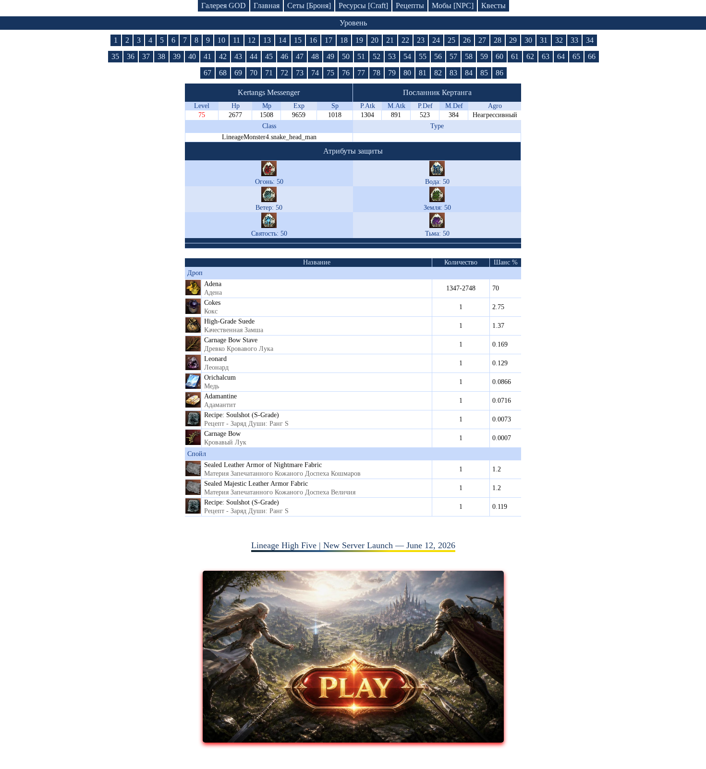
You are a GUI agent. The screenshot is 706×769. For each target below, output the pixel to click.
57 (453, 56)
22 (405, 40)
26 (467, 40)
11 (236, 40)
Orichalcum (220, 377)
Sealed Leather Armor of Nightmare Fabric (263, 465)
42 (223, 56)
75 (330, 73)
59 (484, 56)
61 (515, 56)
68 (223, 73)
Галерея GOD (223, 5)
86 (499, 73)
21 (390, 40)
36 (130, 56)
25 (451, 40)
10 (221, 40)
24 (436, 40)
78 (376, 73)
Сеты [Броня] (309, 5)
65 (576, 56)
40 (192, 56)
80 (407, 73)
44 (253, 56)
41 (207, 56)
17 (328, 40)
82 (438, 73)
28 (497, 40)
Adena (212, 284)
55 (422, 56)
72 (284, 73)
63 (545, 56)
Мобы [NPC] (453, 5)
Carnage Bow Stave (230, 340)
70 (253, 73)
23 (421, 40)
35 (115, 56)
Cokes (212, 302)
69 (238, 73)
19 (359, 40)
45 (269, 56)
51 (361, 56)
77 (361, 73)
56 (438, 56)
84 (469, 73)
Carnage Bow (222, 433)
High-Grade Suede (229, 321)
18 (344, 40)
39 (177, 56)
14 (282, 40)
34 (590, 40)
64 (561, 56)
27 (482, 40)
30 (528, 40)
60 (499, 56)
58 (469, 56)
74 (315, 73)
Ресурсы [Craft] (363, 5)
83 (453, 73)
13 (267, 40)
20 (374, 40)
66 (592, 56)
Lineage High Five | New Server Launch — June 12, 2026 (353, 545)
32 (559, 40)
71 (269, 73)
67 (207, 73)
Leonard (215, 358)
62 (530, 56)
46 (284, 56)
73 (300, 73)
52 (376, 56)
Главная (267, 5)
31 (544, 40)
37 (146, 56)
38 (161, 56)
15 (298, 40)
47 (300, 56)
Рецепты (410, 5)
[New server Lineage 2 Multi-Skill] (353, 740)
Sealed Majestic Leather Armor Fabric (256, 483)
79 (392, 73)
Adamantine (220, 396)
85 (484, 73)
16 (313, 40)
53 (392, 56)
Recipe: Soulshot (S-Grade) (241, 415)
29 (513, 40)
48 (315, 56)
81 (422, 73)
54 (407, 56)
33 (574, 40)
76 (346, 73)
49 (330, 56)
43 (238, 56)
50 (346, 56)
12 (252, 40)
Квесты (493, 5)
